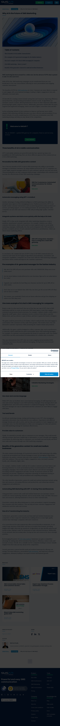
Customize (29, 374)
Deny (11, 374)
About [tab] (49, 355)
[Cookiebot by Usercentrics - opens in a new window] (52, 351)
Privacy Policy (15, 368)
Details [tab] (30, 355)
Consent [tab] (10, 355)
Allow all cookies (49, 374)
